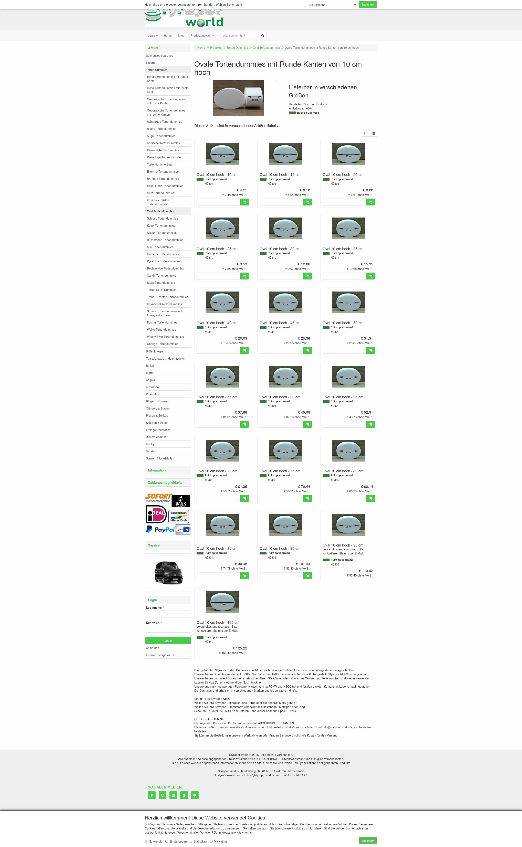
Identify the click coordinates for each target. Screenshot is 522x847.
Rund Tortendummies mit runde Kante (167, 79)
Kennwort (152, 623)
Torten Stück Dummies (161, 290)
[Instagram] (162, 795)
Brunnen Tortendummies (163, 179)
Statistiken (200, 841)
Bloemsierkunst (156, 437)
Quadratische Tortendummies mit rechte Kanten (166, 112)
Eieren (150, 373)
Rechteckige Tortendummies (165, 268)
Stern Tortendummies (161, 282)
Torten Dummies (156, 70)
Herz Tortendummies (160, 193)
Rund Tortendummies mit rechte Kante (168, 90)
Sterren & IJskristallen (160, 458)
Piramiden (152, 394)
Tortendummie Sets (159, 164)
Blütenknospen (155, 351)
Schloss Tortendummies (162, 218)
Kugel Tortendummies (161, 136)
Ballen (150, 365)
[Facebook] (152, 795)
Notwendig (156, 841)
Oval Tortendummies (160, 211)
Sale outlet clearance (159, 55)
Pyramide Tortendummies (163, 261)
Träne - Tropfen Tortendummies (167, 297)
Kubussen (152, 387)
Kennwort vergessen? (160, 655)
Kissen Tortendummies (162, 233)
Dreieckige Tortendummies (164, 157)
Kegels (150, 380)
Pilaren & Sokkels (157, 415)
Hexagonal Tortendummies (164, 304)
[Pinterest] (184, 795)
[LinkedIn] (173, 795)
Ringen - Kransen (157, 401)
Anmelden (152, 648)
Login (168, 640)
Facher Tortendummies (162, 322)
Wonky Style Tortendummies (165, 337)
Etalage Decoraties (158, 430)
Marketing (220, 841)
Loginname (154, 607)
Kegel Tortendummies (161, 225)
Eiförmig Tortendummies (163, 171)
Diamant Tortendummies (163, 150)
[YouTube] (195, 795)
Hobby (150, 444)
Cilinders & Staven (158, 408)
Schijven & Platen (157, 423)
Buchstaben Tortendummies (165, 240)
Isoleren (151, 63)
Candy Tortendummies (161, 275)
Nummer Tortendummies (163, 254)
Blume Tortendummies (161, 129)
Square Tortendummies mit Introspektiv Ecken (164, 313)
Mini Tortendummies (160, 247)
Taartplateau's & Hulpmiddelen (166, 358)
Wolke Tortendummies (161, 329)
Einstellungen (178, 841)
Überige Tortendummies (162, 344)
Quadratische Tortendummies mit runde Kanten (166, 101)
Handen (151, 451)
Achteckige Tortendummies (164, 121)
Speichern (368, 4)
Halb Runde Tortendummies (165, 186)
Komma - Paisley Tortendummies (158, 202)
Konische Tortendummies (163, 143)
